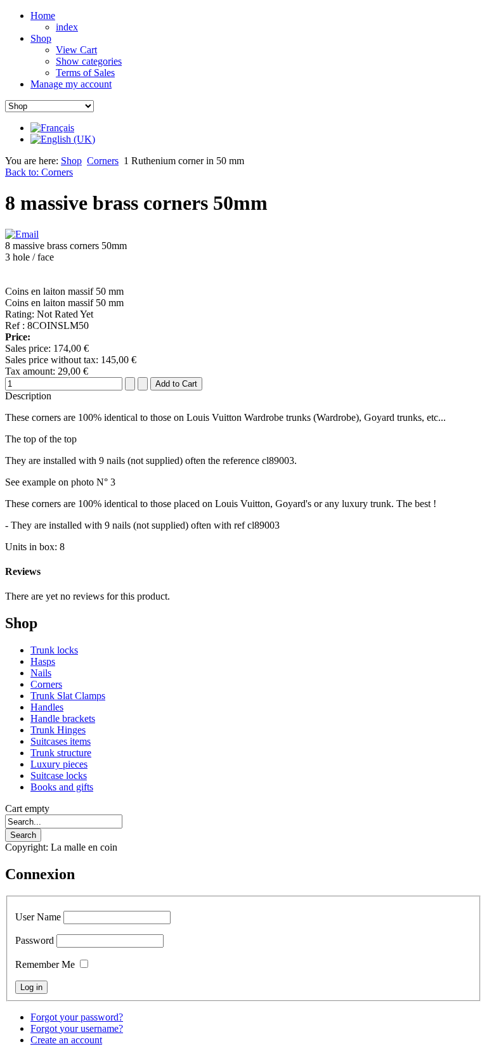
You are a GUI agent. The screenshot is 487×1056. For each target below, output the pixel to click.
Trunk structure (60, 752)
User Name (38, 916)
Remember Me (45, 964)
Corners (103, 160)
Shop (71, 160)
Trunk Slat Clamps (67, 695)
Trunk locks (54, 650)
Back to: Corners (39, 172)
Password (34, 940)
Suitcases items (60, 741)
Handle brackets (62, 718)
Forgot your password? (76, 1017)
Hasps (42, 661)
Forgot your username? (76, 1028)
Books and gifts (61, 787)
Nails (40, 672)
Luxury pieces (59, 764)
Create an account (66, 1039)
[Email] (22, 234)
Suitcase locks (58, 775)
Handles (46, 707)
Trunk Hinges (58, 729)
